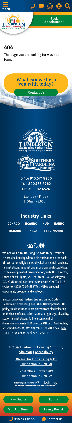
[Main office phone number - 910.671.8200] (33, 6)
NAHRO (59, 223)
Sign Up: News (18, 409)
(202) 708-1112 (56, 282)
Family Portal (53, 409)
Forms (53, 399)
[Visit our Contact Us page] (41, 6)
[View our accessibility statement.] (59, 6)
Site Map (25, 352)
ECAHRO (31, 223)
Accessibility (44, 352)
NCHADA (15, 231)
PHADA (32, 231)
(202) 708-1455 (23, 287)
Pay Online (18, 399)
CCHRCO (13, 223)
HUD (45, 223)
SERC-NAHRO (53, 231)
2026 (15, 347)
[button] (6, 6)
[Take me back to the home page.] (16, 23)
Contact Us (36, 92)
